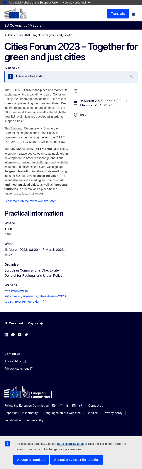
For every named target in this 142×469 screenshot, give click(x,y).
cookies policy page (70, 444)
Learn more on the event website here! (30, 201)
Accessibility (35, 420)
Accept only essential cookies (76, 460)
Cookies (92, 413)
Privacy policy (113, 413)
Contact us (95, 405)
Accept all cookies (31, 460)
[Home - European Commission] (15, 12)
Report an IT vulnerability (21, 413)
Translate (118, 14)
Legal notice (12, 420)
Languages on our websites (62, 413)
